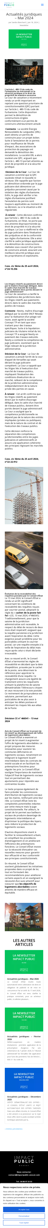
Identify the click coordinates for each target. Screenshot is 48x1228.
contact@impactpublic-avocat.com (24, 1175)
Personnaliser (24, 1216)
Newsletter (24, 25)
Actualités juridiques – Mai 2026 (23, 979)
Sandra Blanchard (19, 22)
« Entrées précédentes (14, 1129)
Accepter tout (24, 1209)
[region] (24, 1205)
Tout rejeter (24, 1223)
